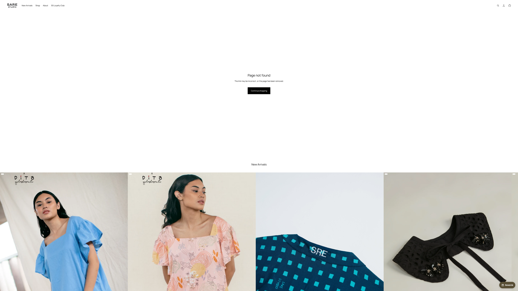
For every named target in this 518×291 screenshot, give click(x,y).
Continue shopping (259, 90)
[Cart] (510, 5)
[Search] (498, 5)
